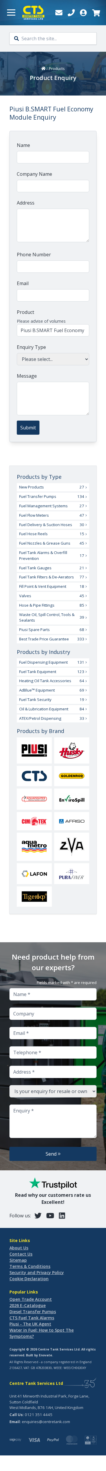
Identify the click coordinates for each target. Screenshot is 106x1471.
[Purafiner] (72, 873)
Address (25, 203)
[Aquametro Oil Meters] (34, 847)
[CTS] (34, 776)
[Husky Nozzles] (72, 750)
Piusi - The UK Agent (30, 1324)
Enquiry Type (31, 347)
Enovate (45, 1355)
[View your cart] (95, 13)
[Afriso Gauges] (72, 821)
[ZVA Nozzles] (72, 846)
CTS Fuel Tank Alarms (31, 1318)
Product (25, 312)
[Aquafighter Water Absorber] (34, 799)
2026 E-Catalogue (27, 1305)
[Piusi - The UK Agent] (34, 750)
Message (27, 376)
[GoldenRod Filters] (72, 776)
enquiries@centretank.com (46, 1421)
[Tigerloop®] (34, 896)
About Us (18, 1248)
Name (23, 145)
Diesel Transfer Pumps (32, 1311)
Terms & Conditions (29, 1266)
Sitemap (18, 1260)
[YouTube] (50, 1215)
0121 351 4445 (38, 1414)
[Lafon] (34, 873)
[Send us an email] (59, 12)
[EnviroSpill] (72, 799)
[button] (11, 13)
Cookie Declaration (29, 1278)
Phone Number (34, 254)
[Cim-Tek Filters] (34, 821)
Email (23, 283)
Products (57, 68)
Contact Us (20, 1254)
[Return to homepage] (33, 13)
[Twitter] (38, 1215)
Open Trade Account (30, 1299)
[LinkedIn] (62, 1215)
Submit (28, 427)
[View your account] (83, 12)
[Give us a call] (71, 12)
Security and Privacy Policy (36, 1272)
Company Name (34, 174)
